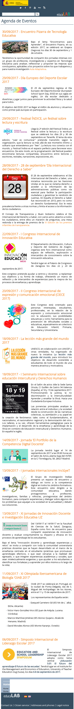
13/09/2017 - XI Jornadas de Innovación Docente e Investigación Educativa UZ (36, 515)
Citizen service (21, 705)
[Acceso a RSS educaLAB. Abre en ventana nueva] (44, 6)
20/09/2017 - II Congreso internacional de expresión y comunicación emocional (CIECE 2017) (33, 294)
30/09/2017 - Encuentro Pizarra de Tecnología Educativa (34, 33)
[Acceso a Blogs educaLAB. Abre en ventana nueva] (40, 6)
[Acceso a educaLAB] (11, 694)
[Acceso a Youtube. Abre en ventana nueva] (35, 6)
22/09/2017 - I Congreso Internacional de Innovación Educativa (31, 236)
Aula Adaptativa (38, 69)
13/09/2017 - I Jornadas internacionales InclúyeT (36, 470)
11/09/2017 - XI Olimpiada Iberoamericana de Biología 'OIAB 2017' (34, 575)
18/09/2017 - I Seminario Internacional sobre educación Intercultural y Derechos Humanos (34, 376)
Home (6, 684)
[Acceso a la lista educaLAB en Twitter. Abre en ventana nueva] (21, 6)
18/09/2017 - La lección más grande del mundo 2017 (35, 340)
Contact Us (6, 705)
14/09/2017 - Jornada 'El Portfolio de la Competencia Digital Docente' (29, 442)
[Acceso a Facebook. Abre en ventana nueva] (25, 6)
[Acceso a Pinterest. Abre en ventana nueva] (30, 6)
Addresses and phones (42, 705)
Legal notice (63, 705)
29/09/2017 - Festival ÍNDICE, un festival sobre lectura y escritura (34, 120)
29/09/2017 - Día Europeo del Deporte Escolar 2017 (34, 80)
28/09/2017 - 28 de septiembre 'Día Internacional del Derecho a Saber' (36, 167)
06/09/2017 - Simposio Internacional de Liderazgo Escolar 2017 (30, 641)
